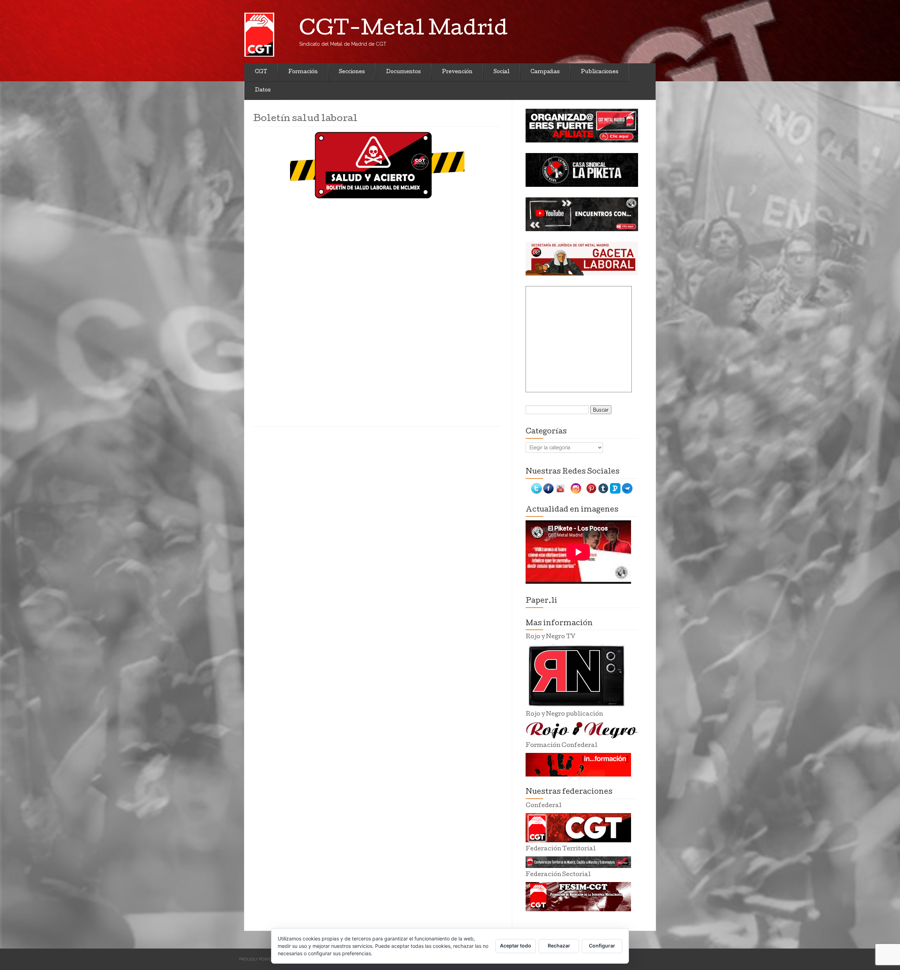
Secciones (352, 72)
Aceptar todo (515, 946)
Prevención (457, 72)
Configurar (602, 946)
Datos (263, 90)
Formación (303, 72)
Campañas (545, 72)
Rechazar (559, 946)
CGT (261, 72)
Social (501, 72)
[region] (582, 125)
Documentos (403, 72)
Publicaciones (599, 72)
